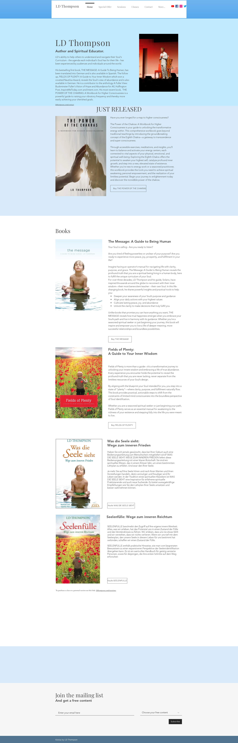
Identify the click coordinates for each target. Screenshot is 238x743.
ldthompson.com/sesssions (106, 590)
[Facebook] (176, 6)
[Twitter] (185, 6)
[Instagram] (181, 6)
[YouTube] (172, 6)
